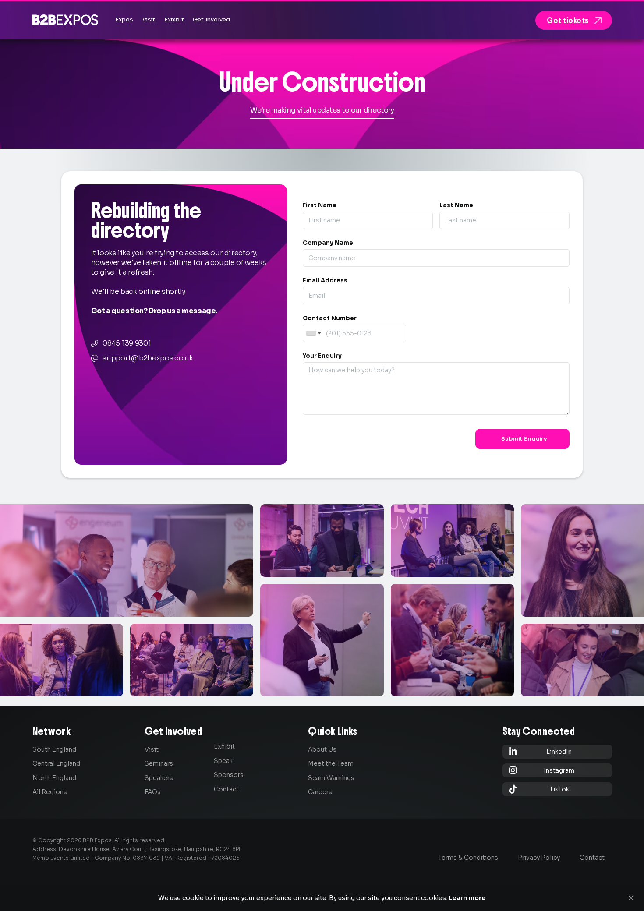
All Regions (49, 792)
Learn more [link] (467, 898)
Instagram (542, 770)
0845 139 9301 (127, 343)
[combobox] (313, 333)
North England (54, 778)
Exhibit (224, 746)
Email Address (325, 280)
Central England (56, 763)
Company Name (328, 243)
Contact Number (330, 318)
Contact (226, 789)
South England (54, 749)
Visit (152, 749)
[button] (631, 898)
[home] (65, 19)
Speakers (159, 778)
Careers (320, 792)
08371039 (146, 858)
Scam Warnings (331, 778)
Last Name (456, 205)
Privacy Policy (539, 858)
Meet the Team (331, 763)
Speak (223, 761)
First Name (319, 205)
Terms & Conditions (468, 858)
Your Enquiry (322, 356)
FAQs (153, 792)
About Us (322, 749)
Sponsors (229, 775)
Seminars (159, 763)
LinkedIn (540, 751)
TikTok (539, 789)
